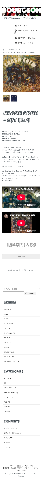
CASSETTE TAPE (10, 388)
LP (19, 50)
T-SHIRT (7, 402)
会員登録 (7, 442)
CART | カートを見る (25, 43)
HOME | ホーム (23, 26)
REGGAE (7, 343)
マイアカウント (9, 438)
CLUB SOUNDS (9, 333)
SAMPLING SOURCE (11, 362)
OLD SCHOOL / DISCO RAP (26, 52)
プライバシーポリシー (32, 468)
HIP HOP (12, 52)
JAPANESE (8, 309)
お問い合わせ (21, 470)
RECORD (12, 50)
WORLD (7, 338)
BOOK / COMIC (9, 397)
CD (5, 383)
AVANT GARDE (9, 357)
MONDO (7, 347)
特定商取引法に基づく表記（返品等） (21, 270)
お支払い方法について (12, 428)
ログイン (7, 447)
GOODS (7, 407)
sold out (21, 256)
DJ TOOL (7, 411)
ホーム (5, 50)
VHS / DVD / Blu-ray (11, 392)
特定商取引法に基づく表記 (12, 468)
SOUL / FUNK (9, 324)
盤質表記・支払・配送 (25, 466)
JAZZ (6, 319)
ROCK (6, 314)
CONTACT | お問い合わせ (27, 38)
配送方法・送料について (12, 433)
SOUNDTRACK (9, 352)
